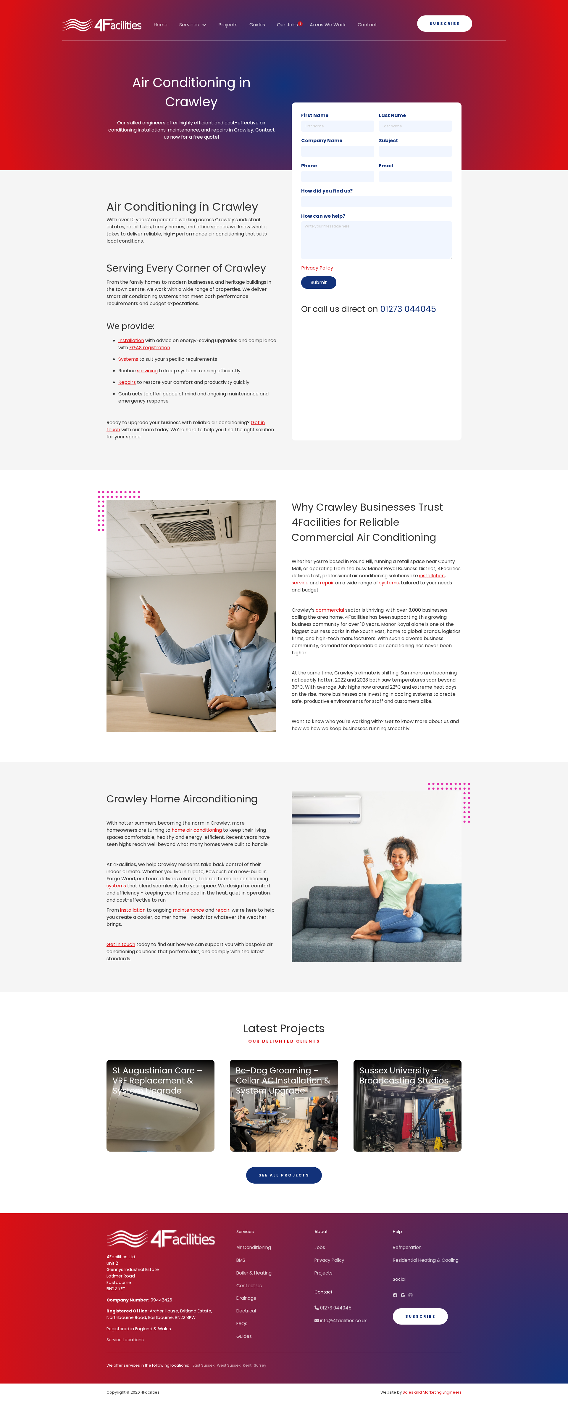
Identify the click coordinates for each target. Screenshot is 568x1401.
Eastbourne (118, 1282)
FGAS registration (149, 347)
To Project (142, 1137)
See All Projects (284, 1175)
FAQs (241, 1323)
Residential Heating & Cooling (426, 1260)
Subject (388, 140)
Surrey (260, 1365)
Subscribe (445, 23)
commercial (330, 610)
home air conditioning (197, 830)
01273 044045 (408, 309)
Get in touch (120, 944)
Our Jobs (289, 24)
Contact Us (249, 1286)
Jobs (319, 1247)
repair (327, 582)
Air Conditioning (253, 1247)
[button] (192, 27)
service (300, 582)
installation (432, 575)
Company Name (321, 140)
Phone (309, 165)
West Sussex (229, 1365)
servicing (147, 370)
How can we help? (323, 216)
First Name (314, 115)
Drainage (246, 1298)
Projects (228, 24)
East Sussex (203, 1365)
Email (386, 165)
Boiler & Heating (254, 1273)
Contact (367, 24)
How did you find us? (327, 190)
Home (160, 24)
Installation (131, 340)
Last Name (392, 115)
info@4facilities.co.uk (340, 1320)
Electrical (246, 1311)
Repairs (127, 382)
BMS (240, 1260)
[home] (102, 25)
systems (389, 582)
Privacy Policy (317, 268)
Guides (257, 24)
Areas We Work (328, 24)
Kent (247, 1365)
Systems (128, 359)
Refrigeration (407, 1247)
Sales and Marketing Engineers (432, 1392)
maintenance (188, 910)
